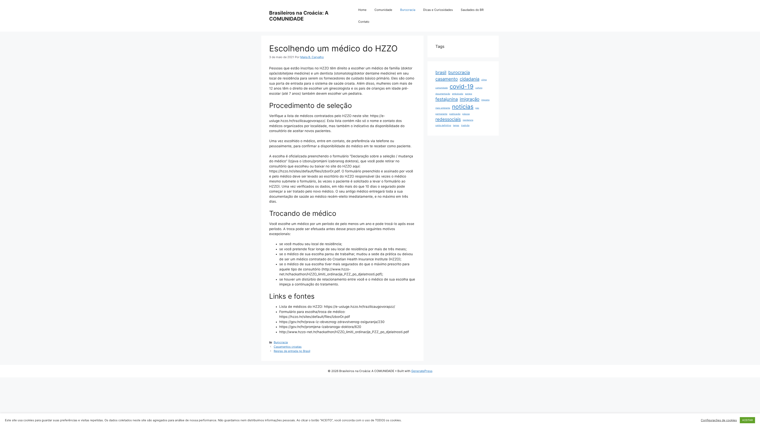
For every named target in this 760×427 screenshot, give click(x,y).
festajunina (446, 99)
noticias (462, 106)
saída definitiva (443, 125)
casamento (446, 78)
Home (362, 10)
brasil (440, 72)
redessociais (448, 119)
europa (468, 94)
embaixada (457, 94)
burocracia (459, 72)
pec (477, 108)
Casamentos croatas (288, 346)
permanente (441, 114)
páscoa (466, 114)
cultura (478, 88)
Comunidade (383, 10)
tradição (465, 125)
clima (484, 79)
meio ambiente (442, 108)
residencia (468, 120)
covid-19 (461, 86)
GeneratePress (421, 371)
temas (456, 125)
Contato (363, 22)
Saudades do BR (472, 10)
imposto (485, 100)
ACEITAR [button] (747, 420)
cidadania (469, 78)
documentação (442, 94)
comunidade (441, 88)
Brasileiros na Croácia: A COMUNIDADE (299, 16)
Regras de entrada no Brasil (292, 351)
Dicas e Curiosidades (438, 10)
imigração (469, 99)
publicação (454, 114)
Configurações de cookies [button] (719, 420)
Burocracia (407, 10)
